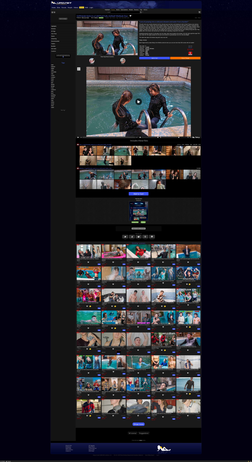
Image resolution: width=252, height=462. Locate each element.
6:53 (125, 368)
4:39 (149, 323)
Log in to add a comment (139, 228)
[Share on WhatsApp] (152, 237)
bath (52, 65)
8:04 (100, 345)
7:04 (199, 345)
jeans (128, 17)
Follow (143, 222)
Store (82, 7)
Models (131, 9)
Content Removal (92, 448)
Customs (53, 51)
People (70, 7)
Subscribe (101, 17)
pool (52, 93)
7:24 (199, 412)
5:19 (174, 390)
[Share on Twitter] (125, 237)
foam (52, 79)
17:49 (125, 257)
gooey (52, 84)
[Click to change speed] (160, 137)
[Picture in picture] (193, 137)
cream (52, 75)
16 (131, 15)
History (145, 9)
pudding (53, 95)
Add (99, 264)
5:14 (174, 279)
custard (53, 77)
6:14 (100, 412)
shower (53, 96)
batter (52, 68)
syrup (52, 104)
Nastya (122, 63)
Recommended (55, 41)
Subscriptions (124, 9)
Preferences (68, 446)
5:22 (174, 345)
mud (52, 88)
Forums (63, 7)
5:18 (125, 390)
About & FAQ (69, 445)
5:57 (100, 279)
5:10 (149, 368)
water (52, 107)
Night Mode (68, 448)
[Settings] (54, 12)
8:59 (125, 412)
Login (91, 7)
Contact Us (68, 451)
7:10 (149, 279)
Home (54, 7)
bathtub (53, 66)
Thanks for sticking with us (61, 4)
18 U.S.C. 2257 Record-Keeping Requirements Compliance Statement (128, 455)
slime (52, 98)
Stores (118, 9)
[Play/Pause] (78, 137)
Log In (157, 455)
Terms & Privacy (69, 449)
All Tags (53, 31)
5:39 (149, 257)
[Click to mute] (140, 137)
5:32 (199, 368)
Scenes (113, 9)
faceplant (107, 17)
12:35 (174, 412)
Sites (58, 7)
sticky (52, 102)
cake (52, 70)
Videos (76, 7)
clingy (117, 17)
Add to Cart (155, 58)
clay (52, 73)
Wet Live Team (85, 17)
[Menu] (53, 12)
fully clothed (124, 17)
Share (196, 17)
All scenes (132, 433)
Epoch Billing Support (149, 455)
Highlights (107, 9)
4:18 (100, 323)
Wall (86, 7)
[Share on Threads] (145, 237)
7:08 (149, 390)
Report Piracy (92, 446)
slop (52, 100)
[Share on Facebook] (132, 237)
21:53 (100, 301)
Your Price (54, 33)
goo (52, 82)
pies (52, 91)
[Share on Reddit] (138, 237)
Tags (141, 9)
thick (52, 105)
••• (142, 12)
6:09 (125, 345)
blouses (113, 17)
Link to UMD (91, 449)
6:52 (199, 390)
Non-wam (53, 48)
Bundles (53, 46)
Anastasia (92, 63)
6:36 (174, 323)
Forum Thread (185, 58)
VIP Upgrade (91, 445)
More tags (63, 110)
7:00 (199, 279)
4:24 (174, 257)
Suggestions (143, 433)
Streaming (54, 38)
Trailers (53, 43)
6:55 (100, 368)
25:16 (100, 257)
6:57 (199, 323)
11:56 (125, 323)
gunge (52, 86)
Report (199, 17)
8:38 (149, 345)
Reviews (136, 9)
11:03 (125, 301)
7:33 (199, 257)
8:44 (149, 301)
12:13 (149, 412)
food (52, 80)
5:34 (199, 301)
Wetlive (96, 17)
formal (120, 17)
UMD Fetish (91, 451)
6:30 (174, 368)
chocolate (53, 72)
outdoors (53, 89)
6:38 (174, 301)
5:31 (100, 390)
